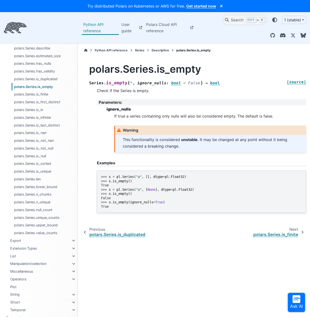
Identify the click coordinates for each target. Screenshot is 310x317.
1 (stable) (292, 19)
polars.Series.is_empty (33, 87)
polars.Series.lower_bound (35, 187)
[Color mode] (275, 20)
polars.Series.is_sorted (32, 164)
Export (15, 240)
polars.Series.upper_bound (36, 225)
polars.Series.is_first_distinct (37, 102)
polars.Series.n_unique (32, 202)
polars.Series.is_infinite (32, 117)
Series (139, 50)
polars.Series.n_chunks (33, 194)
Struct (15, 302)
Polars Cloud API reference (161, 27)
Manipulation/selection (28, 264)
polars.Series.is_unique (32, 171)
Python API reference (93, 27)
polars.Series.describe (32, 48)
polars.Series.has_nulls (32, 64)
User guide (126, 27)
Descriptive (160, 50)
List (13, 256)
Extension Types (23, 248)
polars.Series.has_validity (34, 71)
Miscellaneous (21, 271)
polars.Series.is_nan (30, 133)
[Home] (85, 50)
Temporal (17, 310)
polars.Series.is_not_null (33, 148)
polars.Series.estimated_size (37, 56)
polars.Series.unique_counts (37, 217)
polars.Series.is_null (30, 156)
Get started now (201, 6)
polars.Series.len (27, 179)
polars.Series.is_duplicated (35, 79)
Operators (18, 279)
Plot (13, 287)
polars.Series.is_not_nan (34, 140)
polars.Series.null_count (33, 210)
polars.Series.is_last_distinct (37, 125)
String (15, 295)
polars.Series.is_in (28, 110)
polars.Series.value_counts (35, 233)
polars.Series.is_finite (31, 94)
